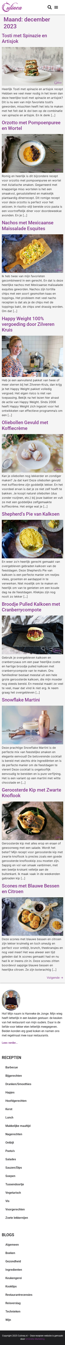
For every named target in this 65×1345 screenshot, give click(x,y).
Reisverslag (13, 1303)
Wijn (8, 1320)
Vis (7, 1201)
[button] (56, 7)
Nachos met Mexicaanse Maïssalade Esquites (27, 225)
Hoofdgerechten (16, 1101)
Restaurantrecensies (18, 1295)
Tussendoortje (14, 1184)
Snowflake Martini (21, 700)
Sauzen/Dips (13, 1167)
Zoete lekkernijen (16, 1217)
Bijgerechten (13, 1075)
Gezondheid (13, 1261)
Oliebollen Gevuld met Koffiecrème (25, 425)
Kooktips (11, 1286)
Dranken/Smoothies (18, 1084)
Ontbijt (9, 1142)
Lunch (9, 1117)
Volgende (55, 977)
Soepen (10, 1176)
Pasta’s (10, 1151)
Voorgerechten (15, 1209)
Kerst (8, 1109)
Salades (10, 1159)
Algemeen (12, 1244)
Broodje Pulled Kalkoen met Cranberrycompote (31, 606)
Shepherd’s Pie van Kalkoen (30, 514)
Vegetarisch (13, 1192)
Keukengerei (13, 1278)
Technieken (12, 1311)
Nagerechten (13, 1134)
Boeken (10, 1253)
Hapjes (9, 1092)
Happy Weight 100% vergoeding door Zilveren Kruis (28, 324)
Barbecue (11, 1067)
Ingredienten (13, 1269)
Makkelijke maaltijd (18, 1126)
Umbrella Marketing (35, 1339)
